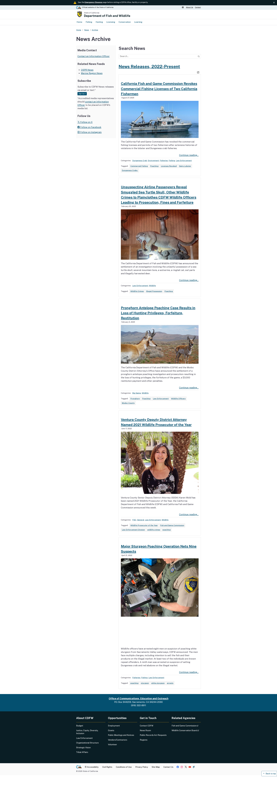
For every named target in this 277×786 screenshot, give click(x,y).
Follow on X (86, 122)
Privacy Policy (141, 767)
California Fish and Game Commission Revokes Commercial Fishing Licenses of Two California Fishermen (159, 89)
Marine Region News (91, 73)
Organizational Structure (87, 743)
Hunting (99, 22)
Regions (143, 740)
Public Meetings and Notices (121, 735)
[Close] (274, 3)
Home (79, 22)
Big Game (136, 393)
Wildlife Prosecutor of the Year (144, 525)
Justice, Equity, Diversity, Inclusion (87, 732)
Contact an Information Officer (93, 56)
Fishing (89, 22)
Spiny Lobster (185, 166)
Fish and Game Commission (172, 525)
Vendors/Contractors (117, 740)
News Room (145, 730)
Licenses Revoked (169, 166)
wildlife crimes (153, 530)
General (140, 520)
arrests (170, 683)
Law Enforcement (184, 160)
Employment (114, 726)
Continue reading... (189, 155)
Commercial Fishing (139, 166)
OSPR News (87, 69)
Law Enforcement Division (133, 530)
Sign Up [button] (83, 94)
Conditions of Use (124, 767)
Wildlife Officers (178, 398)
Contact (198, 7)
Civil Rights (107, 767)
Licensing (110, 22)
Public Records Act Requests (153, 735)
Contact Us (168, 767)
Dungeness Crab (139, 160)
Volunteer (112, 744)
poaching (167, 530)
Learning (138, 22)
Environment (153, 160)
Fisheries (164, 160)
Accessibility (93, 767)
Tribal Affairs (82, 752)
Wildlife (152, 285)
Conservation (125, 22)
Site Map (156, 767)
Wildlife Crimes (137, 291)
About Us (189, 7)
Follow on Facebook (90, 127)
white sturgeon (158, 683)
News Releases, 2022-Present (149, 66)
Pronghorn (135, 398)
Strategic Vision (83, 747)
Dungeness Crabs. (130, 170)
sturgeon (145, 683)
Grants (111, 730)
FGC (134, 520)
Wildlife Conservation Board (186, 730)
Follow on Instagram (91, 132)
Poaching (154, 166)
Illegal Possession (154, 291)
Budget (79, 726)
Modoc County (128, 403)
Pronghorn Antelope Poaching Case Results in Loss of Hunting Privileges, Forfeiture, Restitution (158, 313)
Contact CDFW (146, 726)
